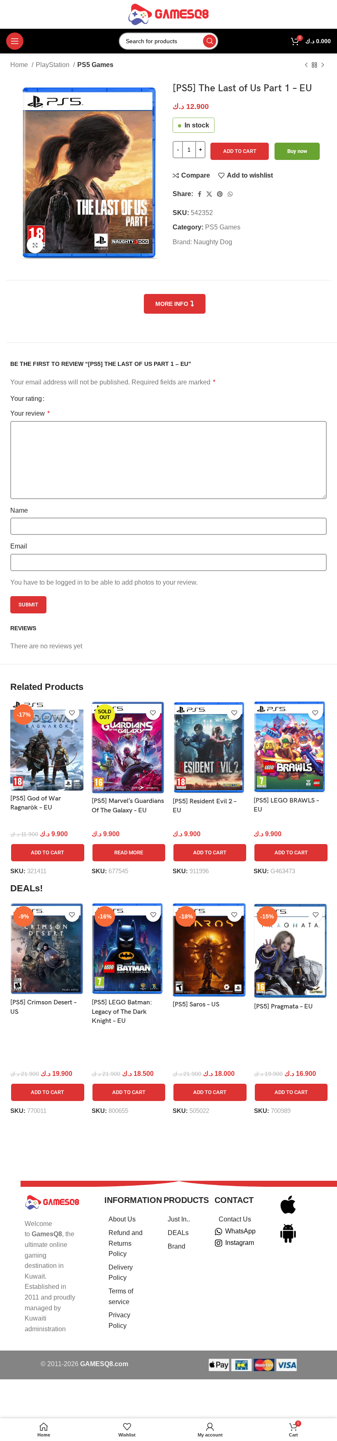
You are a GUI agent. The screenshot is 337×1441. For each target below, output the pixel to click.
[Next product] (323, 65)
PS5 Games (95, 64)
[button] (47, 852)
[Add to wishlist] (72, 712)
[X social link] (209, 194)
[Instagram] (219, 1243)
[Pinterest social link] (220, 194)
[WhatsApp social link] (230, 194)
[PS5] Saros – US (196, 1004)
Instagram (239, 1242)
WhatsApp (240, 1231)
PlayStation (53, 64)
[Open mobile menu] (15, 41)
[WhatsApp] (219, 1232)
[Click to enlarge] (35, 245)
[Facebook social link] (199, 194)
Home (20, 64)
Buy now (297, 151)
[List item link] (123, 1219)
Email (18, 546)
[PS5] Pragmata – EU (283, 1007)
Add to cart (239, 151)
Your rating (26, 399)
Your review (30, 413)
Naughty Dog (213, 241)
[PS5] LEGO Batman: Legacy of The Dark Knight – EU (122, 1012)
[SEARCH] (209, 41)
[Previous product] (306, 65)
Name (19, 510)
